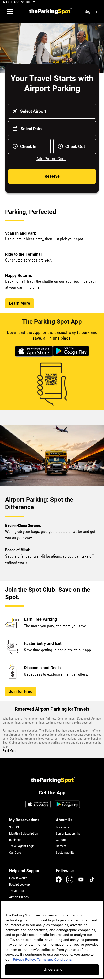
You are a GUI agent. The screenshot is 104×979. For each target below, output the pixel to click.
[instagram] (70, 881)
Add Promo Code (51, 158)
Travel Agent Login (22, 846)
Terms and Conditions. (54, 959)
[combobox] (55, 111)
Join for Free (20, 691)
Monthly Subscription (23, 833)
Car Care (15, 852)
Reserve (52, 176)
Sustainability (65, 852)
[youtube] (81, 881)
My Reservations (24, 820)
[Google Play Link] (67, 804)
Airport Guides (19, 897)
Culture (61, 840)
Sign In (91, 11)
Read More (9, 750)
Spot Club (15, 827)
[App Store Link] (38, 804)
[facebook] (59, 881)
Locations (62, 827)
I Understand (52, 969)
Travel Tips (16, 891)
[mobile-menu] (9, 11)
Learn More (19, 303)
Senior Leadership (68, 833)
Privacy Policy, (24, 959)
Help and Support (25, 870)
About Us (64, 820)
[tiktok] (92, 881)
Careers (61, 846)
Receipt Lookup (19, 884)
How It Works (18, 878)
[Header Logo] (49, 11)
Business (15, 840)
